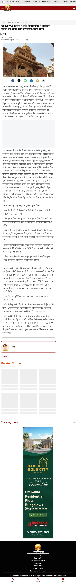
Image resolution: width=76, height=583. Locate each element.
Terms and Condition (38, 571)
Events (38, 563)
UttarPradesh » (12, 22)
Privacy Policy (46, 2)
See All (72, 423)
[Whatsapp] (25, 80)
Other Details (38, 566)
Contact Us (36, 2)
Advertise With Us (38, 561)
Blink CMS (62, 576)
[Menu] (73, 8)
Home (4, 22)
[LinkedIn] (31, 80)
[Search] (68, 7)
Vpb (5, 34)
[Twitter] (19, 80)
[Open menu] (3, 7)
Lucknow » (19, 22)
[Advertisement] (28, 135)
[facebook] (12, 80)
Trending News (9, 422)
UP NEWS (5, 356)
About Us (27, 2)
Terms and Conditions (60, 2)
